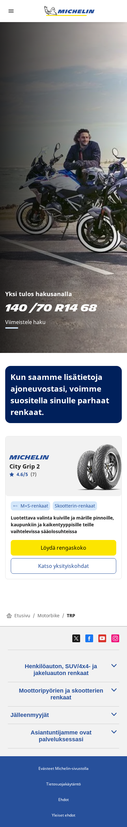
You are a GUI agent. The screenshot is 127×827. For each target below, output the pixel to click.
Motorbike (48, 615)
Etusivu (22, 615)
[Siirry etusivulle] (69, 11)
